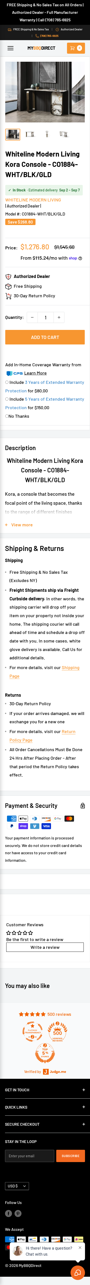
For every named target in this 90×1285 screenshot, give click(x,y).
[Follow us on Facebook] (8, 1213)
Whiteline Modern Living (33, 199)
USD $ (13, 1186)
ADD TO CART (45, 337)
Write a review (45, 947)
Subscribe (71, 1156)
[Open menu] (10, 48)
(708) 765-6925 (49, 35)
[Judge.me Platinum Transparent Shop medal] (32, 1032)
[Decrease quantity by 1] (32, 317)
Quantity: (14, 317)
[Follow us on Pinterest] (18, 1213)
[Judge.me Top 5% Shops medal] (45, 1053)
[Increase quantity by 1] (59, 317)
